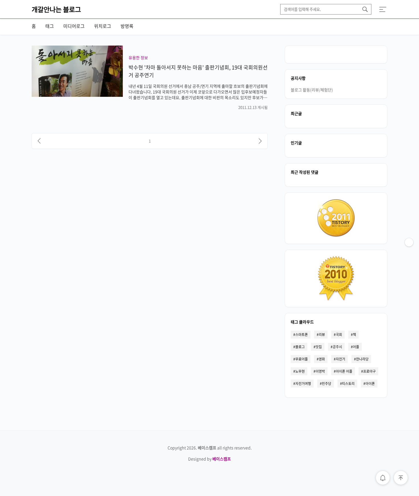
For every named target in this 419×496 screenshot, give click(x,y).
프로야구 (369, 371)
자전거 (340, 359)
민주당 (326, 383)
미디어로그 (74, 25)
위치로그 (102, 25)
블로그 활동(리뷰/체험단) (312, 90)
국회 (339, 334)
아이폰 (370, 383)
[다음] (260, 141)
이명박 (320, 371)
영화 (322, 359)
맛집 (319, 346)
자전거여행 (303, 383)
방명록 (127, 25)
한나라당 (362, 359)
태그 (49, 25)
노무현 (300, 371)
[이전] (39, 141)
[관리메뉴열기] (409, 242)
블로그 (300, 346)
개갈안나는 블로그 (56, 9)
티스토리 (348, 383)
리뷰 (322, 334)
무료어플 (301, 359)
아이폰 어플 (344, 371)
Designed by (209, 459)
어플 (356, 346)
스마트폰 (301, 334)
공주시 (337, 346)
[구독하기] (409, 253)
